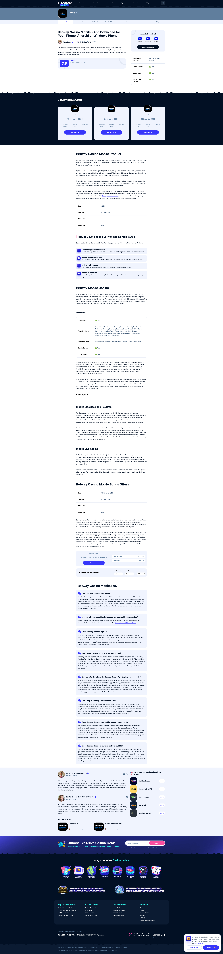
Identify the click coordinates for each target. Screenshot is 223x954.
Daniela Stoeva (91, 41)
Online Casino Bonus (92, 908)
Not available (75, 132)
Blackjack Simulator (119, 915)
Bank (141, 571)
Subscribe (157, 843)
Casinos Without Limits (65, 915)
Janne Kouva (67, 42)
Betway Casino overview (110, 196)
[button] (129, 556)
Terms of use (144, 913)
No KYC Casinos (63, 913)
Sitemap (142, 918)
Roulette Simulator (119, 910)
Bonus (130, 571)
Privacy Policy (198, 943)
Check (162, 781)
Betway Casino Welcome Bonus (125, 623)
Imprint (142, 915)
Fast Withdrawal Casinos (66, 908)
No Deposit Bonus (91, 915)
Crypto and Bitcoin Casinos (67, 910)
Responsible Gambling (147, 920)
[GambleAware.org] (159, 935)
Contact (142, 910)
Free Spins (88, 910)
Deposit (118, 571)
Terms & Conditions (153, 848)
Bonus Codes (89, 913)
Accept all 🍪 (211, 947)
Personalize (194, 947)
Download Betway (148, 47)
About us (143, 908)
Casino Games (117, 913)
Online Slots (116, 908)
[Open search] (163, 3)
